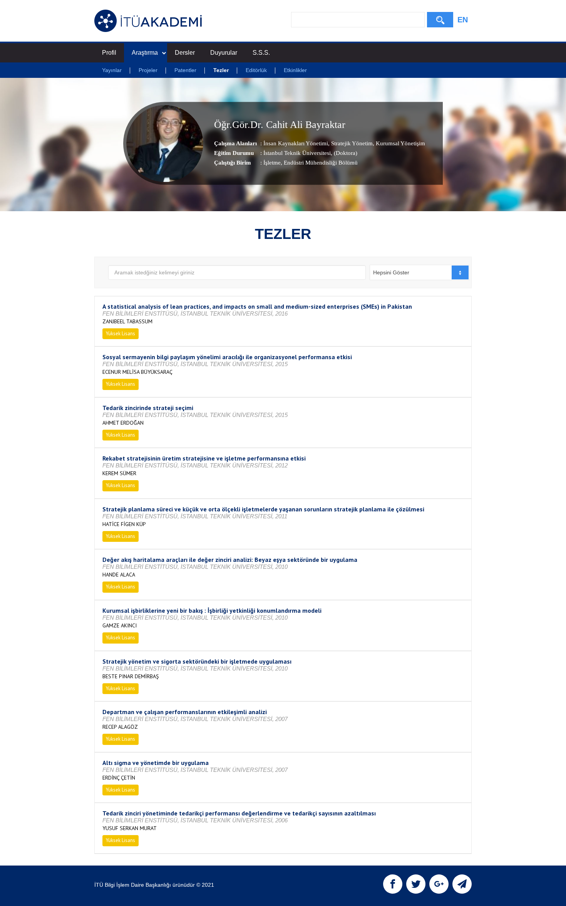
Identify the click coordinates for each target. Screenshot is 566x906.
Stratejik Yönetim (351, 143)
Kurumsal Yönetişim (399, 143)
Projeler (148, 70)
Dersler (185, 52)
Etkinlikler (295, 70)
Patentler (185, 70)
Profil (109, 52)
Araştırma (145, 52)
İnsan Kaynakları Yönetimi (295, 143)
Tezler (221, 70)
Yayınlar (112, 70)
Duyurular (223, 52)
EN (462, 19)
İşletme (272, 162)
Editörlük (256, 70)
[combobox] (419, 272)
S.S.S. (261, 52)
